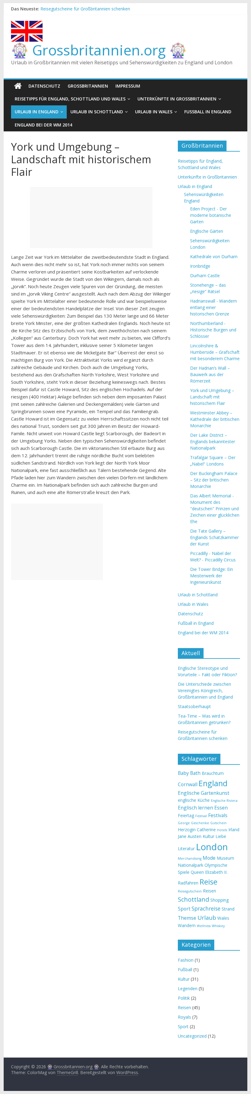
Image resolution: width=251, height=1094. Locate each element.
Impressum (127, 86)
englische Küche (194, 800)
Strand (228, 909)
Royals (184, 1017)
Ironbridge (200, 266)
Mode (209, 857)
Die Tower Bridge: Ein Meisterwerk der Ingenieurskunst (211, 575)
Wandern (187, 925)
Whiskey (218, 926)
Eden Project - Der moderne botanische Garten (210, 215)
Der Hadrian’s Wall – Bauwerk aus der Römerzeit (210, 374)
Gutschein (218, 823)
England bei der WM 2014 (43, 125)
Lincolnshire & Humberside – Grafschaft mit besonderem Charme (215, 352)
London (212, 847)
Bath (195, 773)
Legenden (187, 988)
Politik (184, 998)
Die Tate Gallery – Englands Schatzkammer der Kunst (214, 537)
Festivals (217, 815)
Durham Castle (205, 275)
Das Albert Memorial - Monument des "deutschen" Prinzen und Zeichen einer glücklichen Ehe (214, 508)
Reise (208, 882)
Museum (225, 858)
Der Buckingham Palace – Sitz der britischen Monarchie (214, 479)
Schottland (193, 899)
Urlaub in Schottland (96, 112)
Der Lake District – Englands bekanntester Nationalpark (212, 441)
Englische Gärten (206, 231)
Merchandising (189, 858)
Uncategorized (192, 1036)
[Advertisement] (91, 217)
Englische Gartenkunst (203, 793)
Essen (221, 807)
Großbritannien (88, 86)
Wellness (204, 926)
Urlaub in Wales (153, 112)
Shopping (219, 900)
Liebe (220, 836)
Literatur (186, 848)
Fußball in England (207, 112)
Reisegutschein (190, 891)
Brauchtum (213, 773)
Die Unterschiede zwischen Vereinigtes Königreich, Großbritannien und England (205, 690)
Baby (183, 773)
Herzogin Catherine (197, 829)
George (184, 823)
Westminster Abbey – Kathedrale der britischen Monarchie (214, 419)
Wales (223, 918)
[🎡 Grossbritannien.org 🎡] (18, 86)
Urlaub (206, 918)
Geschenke (200, 823)
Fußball (185, 969)
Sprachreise (206, 908)
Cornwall (187, 784)
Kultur (208, 836)
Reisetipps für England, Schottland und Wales (70, 99)
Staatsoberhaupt (194, 706)
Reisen (209, 891)
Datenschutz (44, 86)
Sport (184, 908)
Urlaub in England (36, 112)
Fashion (185, 960)
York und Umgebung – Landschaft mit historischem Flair (212, 396)
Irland (233, 829)
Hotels (222, 830)
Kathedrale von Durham (214, 256)
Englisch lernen (195, 807)
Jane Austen (189, 836)
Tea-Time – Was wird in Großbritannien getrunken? (90, 6)
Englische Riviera (224, 800)
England (213, 783)
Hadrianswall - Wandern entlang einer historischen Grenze (213, 307)
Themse (187, 918)
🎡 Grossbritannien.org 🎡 (99, 49)
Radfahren (188, 883)
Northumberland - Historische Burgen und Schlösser (213, 329)
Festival (201, 816)
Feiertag (186, 815)
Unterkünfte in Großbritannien (176, 99)
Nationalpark (190, 865)
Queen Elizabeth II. (209, 872)
